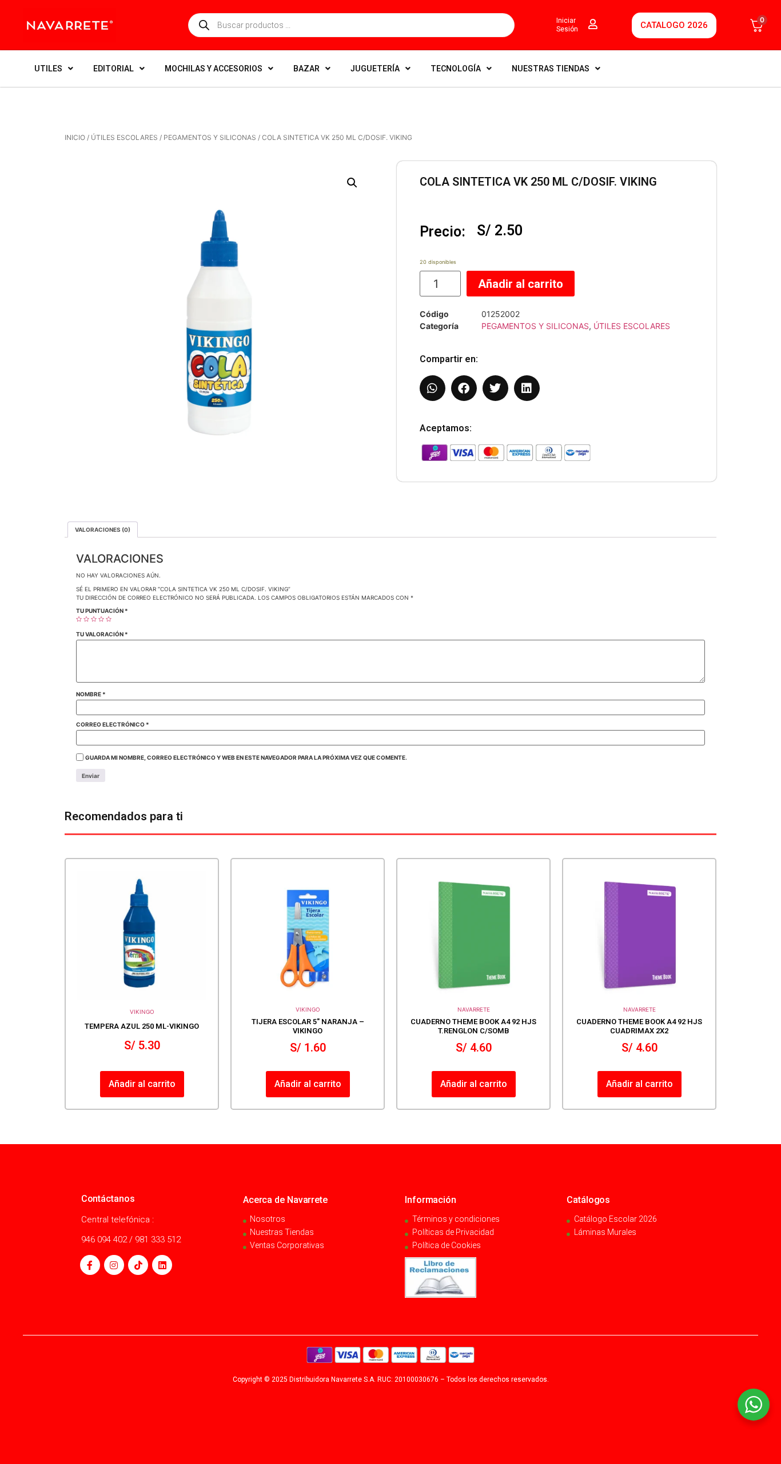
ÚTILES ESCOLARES (124, 137)
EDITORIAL (113, 68)
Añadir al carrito (520, 284)
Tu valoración (102, 634)
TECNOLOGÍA (456, 68)
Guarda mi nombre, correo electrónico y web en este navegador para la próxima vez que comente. (246, 757)
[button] (352, 183)
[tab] (102, 530)
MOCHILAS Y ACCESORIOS (213, 68)
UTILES (48, 68)
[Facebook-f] (90, 1265)
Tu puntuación (102, 610)
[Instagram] (114, 1265)
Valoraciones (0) (102, 529)
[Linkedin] (162, 1265)
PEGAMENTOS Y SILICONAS (210, 137)
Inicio (75, 137)
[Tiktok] (138, 1265)
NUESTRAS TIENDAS (550, 68)
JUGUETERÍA (375, 68)
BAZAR (306, 68)
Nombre (91, 694)
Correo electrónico (112, 724)
